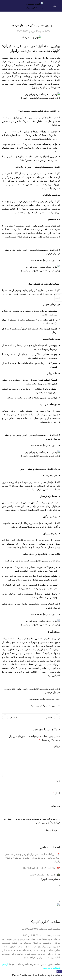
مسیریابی (52, 885)
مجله (55, 901)
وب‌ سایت (55, 806)
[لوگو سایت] (31, 5)
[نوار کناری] (58, 297)
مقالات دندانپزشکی (31, 19)
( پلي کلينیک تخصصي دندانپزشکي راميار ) (40, 98)
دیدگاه (56, 746)
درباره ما (53, 891)
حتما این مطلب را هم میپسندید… (44, 260)
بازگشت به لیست (31, 717)
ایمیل (56, 793)
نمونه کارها (52, 896)
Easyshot (41, 31)
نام (58, 780)
